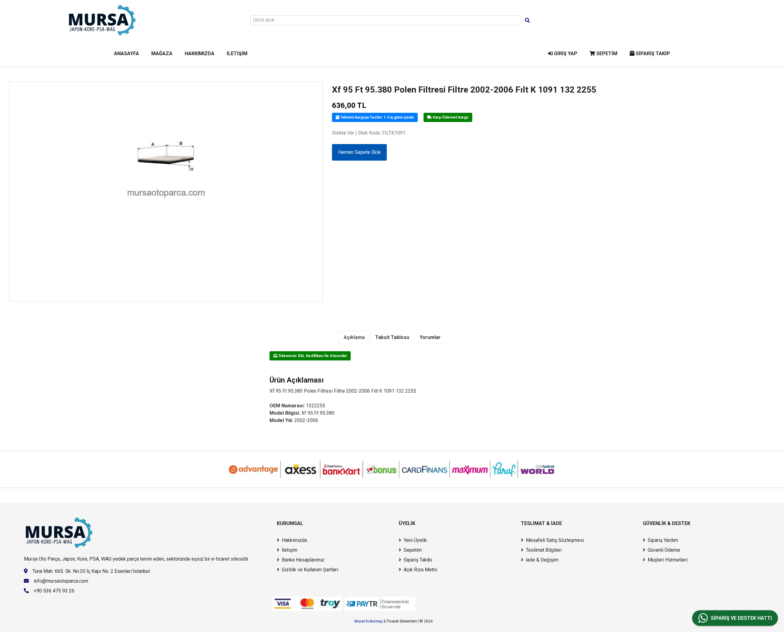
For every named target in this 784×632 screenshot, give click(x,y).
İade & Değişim (542, 560)
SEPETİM (606, 53)
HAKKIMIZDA (199, 53)
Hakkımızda (294, 540)
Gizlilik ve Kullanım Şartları (310, 570)
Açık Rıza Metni (420, 570)
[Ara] (527, 20)
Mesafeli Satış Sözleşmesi (555, 540)
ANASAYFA (126, 53)
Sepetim (413, 550)
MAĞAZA (161, 53)
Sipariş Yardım (663, 540)
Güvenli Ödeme (664, 550)
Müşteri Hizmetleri (668, 560)
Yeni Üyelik (415, 540)
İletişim (289, 550)
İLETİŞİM (237, 53)
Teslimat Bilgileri (544, 550)
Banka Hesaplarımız (303, 560)
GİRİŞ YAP (565, 53)
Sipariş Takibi (418, 560)
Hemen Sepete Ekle (359, 152)
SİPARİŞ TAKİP (652, 53)
